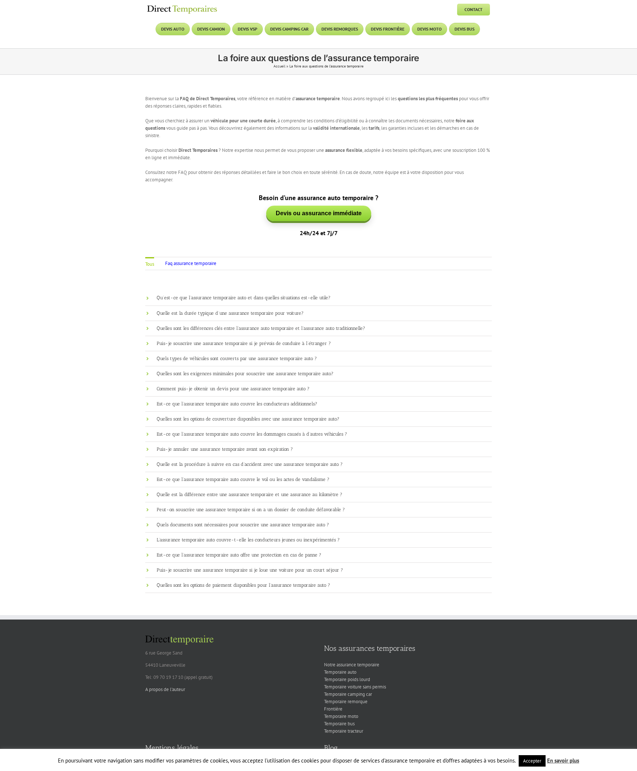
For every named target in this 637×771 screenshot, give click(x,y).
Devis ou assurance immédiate (319, 213)
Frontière (333, 709)
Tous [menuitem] (149, 264)
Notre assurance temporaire (351, 665)
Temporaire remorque (346, 701)
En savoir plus (563, 760)
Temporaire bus (339, 724)
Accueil (279, 66)
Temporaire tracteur (343, 731)
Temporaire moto (341, 716)
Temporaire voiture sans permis (355, 687)
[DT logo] (182, 6)
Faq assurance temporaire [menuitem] (190, 263)
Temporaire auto (340, 672)
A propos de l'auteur (165, 689)
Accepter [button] (532, 761)
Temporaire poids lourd (347, 679)
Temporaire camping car (348, 694)
